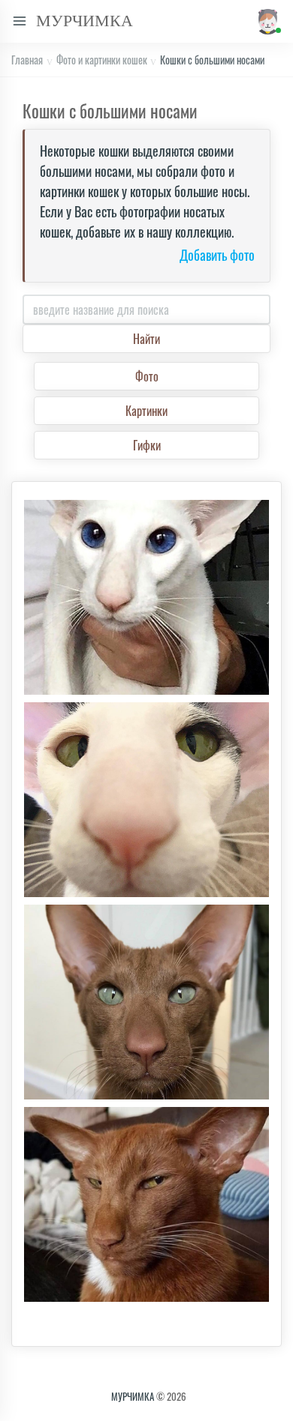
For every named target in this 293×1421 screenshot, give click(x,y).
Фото (147, 376)
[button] (266, 21)
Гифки (147, 445)
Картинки (146, 411)
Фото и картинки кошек (101, 59)
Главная (27, 59)
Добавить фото (217, 255)
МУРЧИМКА (132, 1396)
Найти (146, 339)
